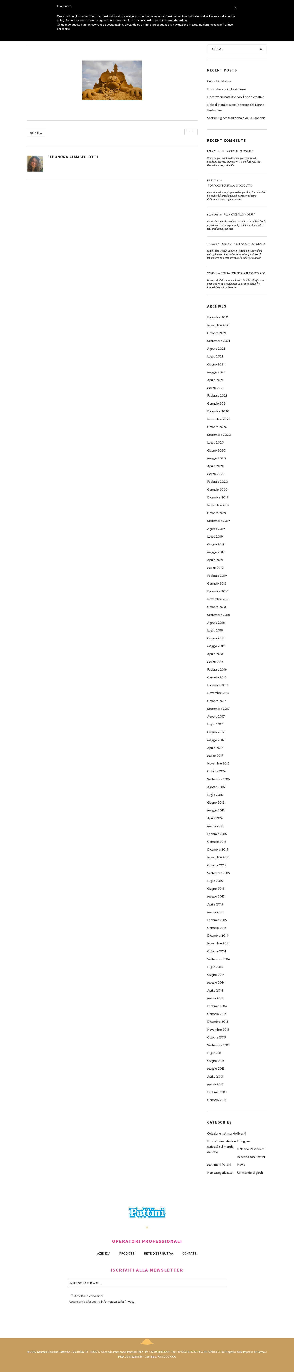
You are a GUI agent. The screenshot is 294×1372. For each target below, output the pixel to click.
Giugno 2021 (215, 364)
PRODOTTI (127, 1253)
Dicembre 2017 (217, 685)
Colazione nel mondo (222, 1133)
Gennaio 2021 (216, 403)
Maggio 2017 (215, 740)
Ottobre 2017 (216, 701)
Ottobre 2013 (216, 1037)
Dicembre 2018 (217, 591)
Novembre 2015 (218, 857)
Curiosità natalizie (219, 81)
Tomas (211, 244)
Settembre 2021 (218, 341)
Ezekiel (211, 151)
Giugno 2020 (216, 450)
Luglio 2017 (215, 724)
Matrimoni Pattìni (219, 1164)
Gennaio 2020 (217, 489)
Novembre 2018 (218, 599)
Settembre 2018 (218, 615)
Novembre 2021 (218, 325)
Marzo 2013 (215, 1084)
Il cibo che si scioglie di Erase (226, 89)
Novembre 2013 (218, 1029)
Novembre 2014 (218, 943)
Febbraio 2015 (217, 920)
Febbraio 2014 (217, 1006)
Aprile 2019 (215, 560)
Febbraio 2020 (217, 481)
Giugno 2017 (215, 732)
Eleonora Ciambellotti (73, 156)
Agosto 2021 (216, 348)
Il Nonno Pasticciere (251, 1149)
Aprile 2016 (215, 818)
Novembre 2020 (219, 419)
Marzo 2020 (216, 474)
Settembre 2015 (218, 873)
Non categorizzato (220, 1172)
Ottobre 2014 (216, 951)
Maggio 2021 (216, 372)
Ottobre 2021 (216, 333)
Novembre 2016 (218, 763)
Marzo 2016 (215, 826)
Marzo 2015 (215, 912)
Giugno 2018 (215, 638)
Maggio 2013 (215, 1068)
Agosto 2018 (216, 622)
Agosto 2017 (216, 716)
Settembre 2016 (218, 779)
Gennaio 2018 (216, 677)
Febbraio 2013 (217, 1092)
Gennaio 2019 (216, 583)
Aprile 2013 (215, 1076)
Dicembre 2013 (217, 1022)
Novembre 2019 (218, 505)
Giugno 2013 (215, 1061)
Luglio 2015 (215, 881)
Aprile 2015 (215, 904)
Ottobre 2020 (217, 427)
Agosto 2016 (216, 787)
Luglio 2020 (215, 442)
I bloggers (244, 1141)
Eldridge (212, 214)
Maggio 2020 (216, 458)
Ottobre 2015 (216, 865)
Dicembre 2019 (217, 497)
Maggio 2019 (216, 552)
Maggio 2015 (216, 896)
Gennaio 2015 (216, 928)
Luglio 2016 (215, 795)
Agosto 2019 (216, 529)
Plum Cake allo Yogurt (237, 151)
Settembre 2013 (218, 1045)
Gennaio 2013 (216, 1100)
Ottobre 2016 (216, 771)
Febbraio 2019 (217, 576)
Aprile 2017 (215, 748)
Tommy (211, 273)
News (241, 1164)
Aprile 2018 (215, 654)
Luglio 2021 (215, 356)
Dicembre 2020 (218, 411)
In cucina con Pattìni (251, 1157)
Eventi (241, 1133)
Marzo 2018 (215, 662)
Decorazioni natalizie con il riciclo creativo (235, 97)
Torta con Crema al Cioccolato (230, 185)
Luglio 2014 (215, 967)
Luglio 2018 (215, 630)
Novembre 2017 (218, 693)
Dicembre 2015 (217, 849)
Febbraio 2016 (217, 834)
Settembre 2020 (219, 435)
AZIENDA (103, 1253)
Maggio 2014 (216, 982)
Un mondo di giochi (250, 1172)
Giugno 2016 (215, 802)
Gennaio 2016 (216, 842)
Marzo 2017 (215, 755)
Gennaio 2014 (216, 1014)
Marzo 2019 (215, 568)
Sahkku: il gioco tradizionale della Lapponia (236, 118)
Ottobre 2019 (216, 513)
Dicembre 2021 (217, 317)
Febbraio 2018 (217, 669)
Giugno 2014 (215, 975)
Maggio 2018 (216, 646)
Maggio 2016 (216, 810)
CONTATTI (189, 1253)
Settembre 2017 (218, 709)
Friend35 (212, 180)
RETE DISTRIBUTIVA (158, 1253)
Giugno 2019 (215, 544)
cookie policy (177, 20)
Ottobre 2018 (216, 607)
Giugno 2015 (215, 889)
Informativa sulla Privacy (117, 1301)
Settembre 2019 (218, 521)
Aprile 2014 (215, 990)
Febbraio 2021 (217, 395)
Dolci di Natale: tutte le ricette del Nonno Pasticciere (235, 107)
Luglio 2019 (215, 536)
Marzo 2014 (215, 998)
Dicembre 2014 (217, 935)
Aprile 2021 (215, 380)
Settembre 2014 (218, 959)
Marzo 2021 (215, 388)
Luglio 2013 (215, 1053)
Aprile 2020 (215, 466)
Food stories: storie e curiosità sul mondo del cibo (221, 1146)
